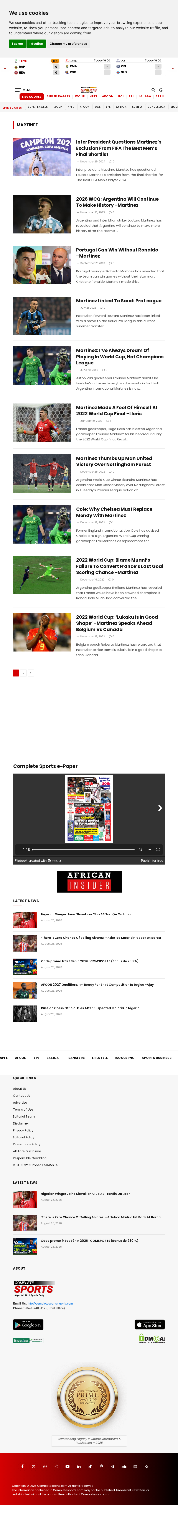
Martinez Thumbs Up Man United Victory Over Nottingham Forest (114, 461)
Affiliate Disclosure (27, 1151)
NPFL (93, 96)
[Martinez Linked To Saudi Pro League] (42, 316)
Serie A (162, 96)
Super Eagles (58, 96)
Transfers (75, 1058)
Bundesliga (156, 107)
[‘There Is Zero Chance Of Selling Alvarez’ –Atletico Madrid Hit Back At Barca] (25, 943)
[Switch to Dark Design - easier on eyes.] (160, 90)
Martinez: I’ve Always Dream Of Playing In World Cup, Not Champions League (120, 356)
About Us (19, 1088)
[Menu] (23, 90)
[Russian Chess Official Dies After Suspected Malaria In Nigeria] (25, 1013)
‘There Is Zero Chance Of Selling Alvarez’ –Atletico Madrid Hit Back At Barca (101, 938)
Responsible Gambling (29, 1158)
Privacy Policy (23, 1130)
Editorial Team (24, 1116)
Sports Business (157, 1058)
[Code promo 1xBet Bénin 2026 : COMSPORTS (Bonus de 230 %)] (25, 967)
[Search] (153, 90)
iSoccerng (125, 1058)
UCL (121, 96)
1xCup (80, 96)
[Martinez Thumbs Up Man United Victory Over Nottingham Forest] (42, 473)
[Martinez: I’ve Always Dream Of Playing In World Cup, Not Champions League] (42, 365)
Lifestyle (100, 1058)
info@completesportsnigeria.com (50, 1303)
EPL (131, 96)
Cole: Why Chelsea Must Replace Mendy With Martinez (114, 512)
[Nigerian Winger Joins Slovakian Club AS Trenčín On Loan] (25, 920)
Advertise (20, 1102)
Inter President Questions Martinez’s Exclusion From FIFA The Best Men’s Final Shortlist (119, 148)
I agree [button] (17, 43)
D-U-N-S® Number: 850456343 (36, 1165)
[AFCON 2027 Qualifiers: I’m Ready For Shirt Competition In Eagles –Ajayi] (25, 990)
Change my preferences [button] (68, 43)
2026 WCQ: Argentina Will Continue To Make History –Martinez (117, 202)
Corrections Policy (26, 1144)
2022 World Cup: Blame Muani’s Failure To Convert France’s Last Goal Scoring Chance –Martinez (119, 566)
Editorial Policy (23, 1137)
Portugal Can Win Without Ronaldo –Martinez (117, 253)
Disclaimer (21, 1123)
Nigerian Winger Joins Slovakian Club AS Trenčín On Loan (86, 914)
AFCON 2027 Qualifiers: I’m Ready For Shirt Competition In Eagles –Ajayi (98, 984)
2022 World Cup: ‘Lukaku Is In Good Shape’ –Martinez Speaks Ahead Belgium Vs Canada (117, 623)
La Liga (145, 96)
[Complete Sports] (89, 90)
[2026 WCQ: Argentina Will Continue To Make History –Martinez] (42, 214)
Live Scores (31, 97)
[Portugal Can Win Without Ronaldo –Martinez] (42, 265)
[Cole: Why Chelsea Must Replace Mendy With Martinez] (42, 524)
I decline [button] (36, 43)
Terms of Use (23, 1109)
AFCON (108, 96)
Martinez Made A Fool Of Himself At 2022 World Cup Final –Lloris (117, 411)
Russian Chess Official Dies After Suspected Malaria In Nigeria (90, 1008)
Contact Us (21, 1095)
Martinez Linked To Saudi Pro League (119, 301)
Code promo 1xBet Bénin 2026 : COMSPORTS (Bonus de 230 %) (90, 961)
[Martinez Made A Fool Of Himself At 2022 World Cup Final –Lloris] (42, 422)
